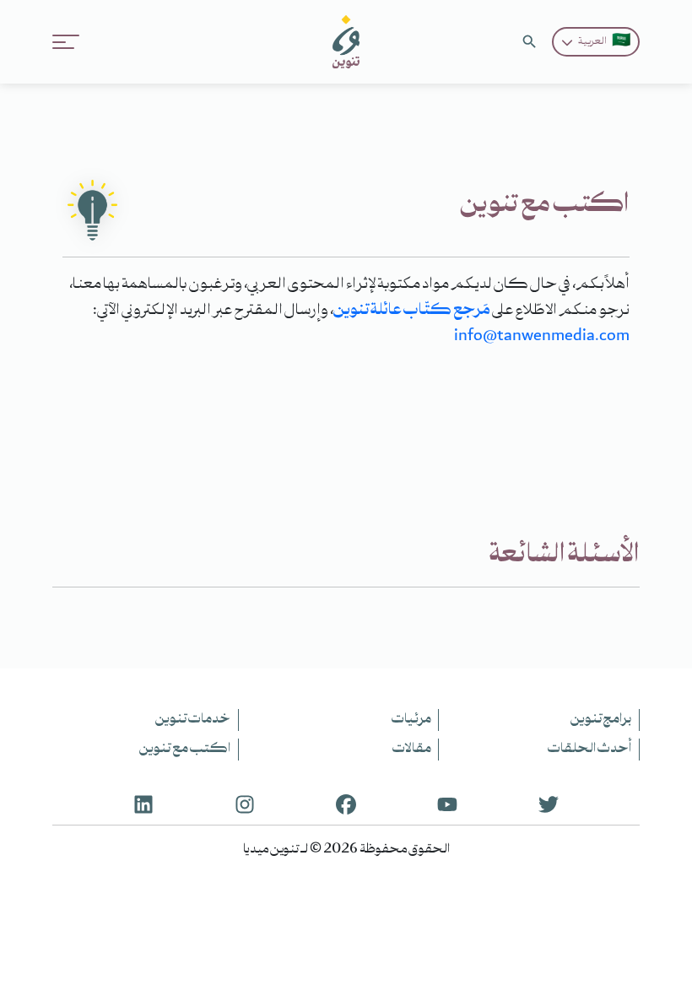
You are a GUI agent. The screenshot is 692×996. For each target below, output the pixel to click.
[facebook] (346, 803)
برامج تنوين (600, 720)
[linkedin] (143, 803)
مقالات (411, 750)
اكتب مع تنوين (184, 750)
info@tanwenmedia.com (542, 336)
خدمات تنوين (192, 720)
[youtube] (447, 803)
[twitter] (548, 803)
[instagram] (245, 803)
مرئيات (411, 720)
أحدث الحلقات (589, 750)
